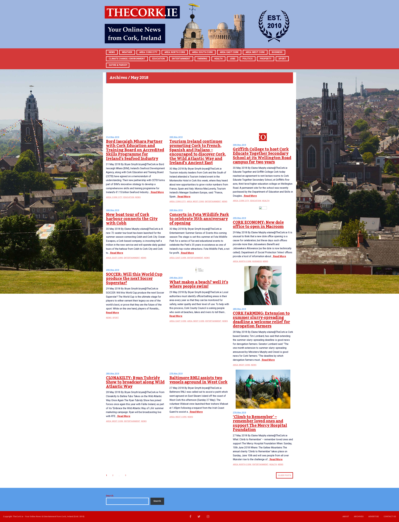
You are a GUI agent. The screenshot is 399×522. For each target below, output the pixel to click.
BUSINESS (277, 52)
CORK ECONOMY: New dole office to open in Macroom (258, 225)
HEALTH (218, 58)
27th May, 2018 (176, 373)
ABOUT (345, 516)
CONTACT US (390, 516)
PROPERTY (265, 58)
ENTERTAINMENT (181, 58)
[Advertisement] (199, 108)
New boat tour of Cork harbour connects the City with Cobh (132, 219)
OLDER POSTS (284, 475)
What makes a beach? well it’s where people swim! (198, 284)
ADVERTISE (373, 516)
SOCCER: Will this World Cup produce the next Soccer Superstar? (134, 278)
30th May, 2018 (176, 137)
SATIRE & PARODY (118, 65)
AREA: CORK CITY (148, 52)
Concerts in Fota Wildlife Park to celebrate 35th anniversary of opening (199, 219)
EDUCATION (158, 58)
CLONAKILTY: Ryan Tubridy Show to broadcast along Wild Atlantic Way (135, 382)
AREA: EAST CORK (229, 52)
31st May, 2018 (112, 137)
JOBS (232, 58)
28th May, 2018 (239, 309)
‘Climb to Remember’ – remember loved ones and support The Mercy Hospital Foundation (260, 423)
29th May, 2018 (239, 218)
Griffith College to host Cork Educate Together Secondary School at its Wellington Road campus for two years (262, 155)
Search (109, 496)
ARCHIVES (358, 516)
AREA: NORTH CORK (242, 261)
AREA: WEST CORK (255, 52)
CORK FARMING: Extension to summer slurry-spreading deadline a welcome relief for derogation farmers (261, 319)
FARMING (202, 58)
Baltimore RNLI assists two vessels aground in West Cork (198, 380)
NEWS (138, 197)
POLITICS (248, 58)
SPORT (282, 58)
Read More (157, 192)
